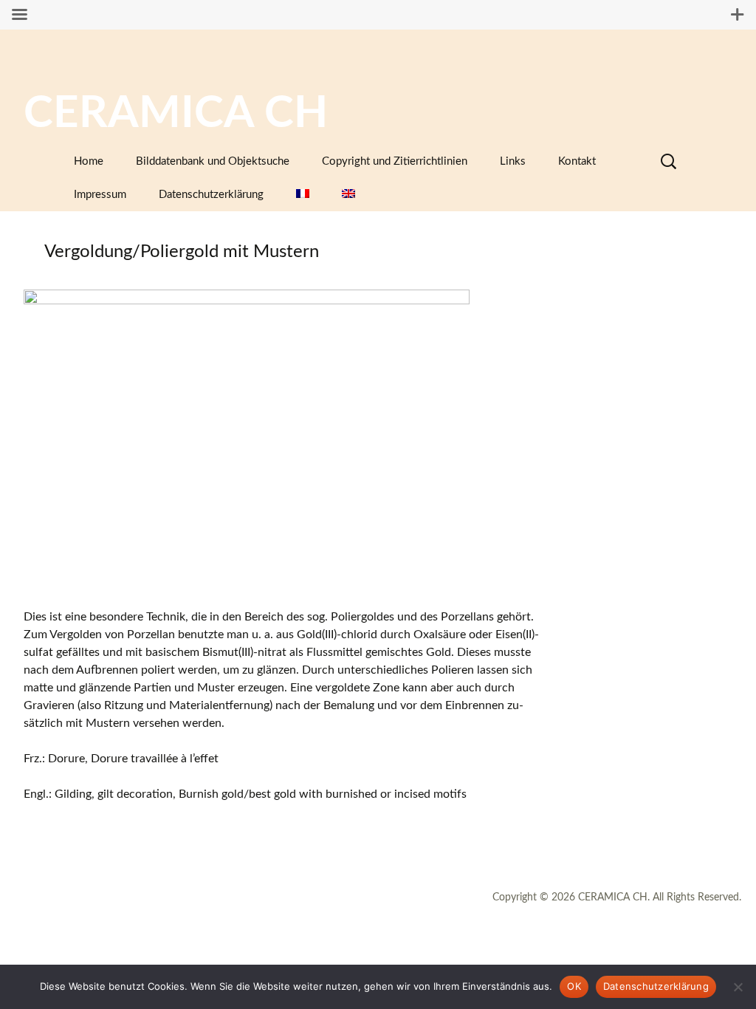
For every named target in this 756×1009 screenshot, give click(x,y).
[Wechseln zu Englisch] (348, 194)
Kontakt (577, 161)
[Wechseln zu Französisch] (302, 194)
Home (88, 161)
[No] (737, 986)
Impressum (100, 194)
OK (574, 986)
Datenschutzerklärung (211, 194)
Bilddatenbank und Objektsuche (212, 161)
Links (513, 161)
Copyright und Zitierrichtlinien (394, 161)
